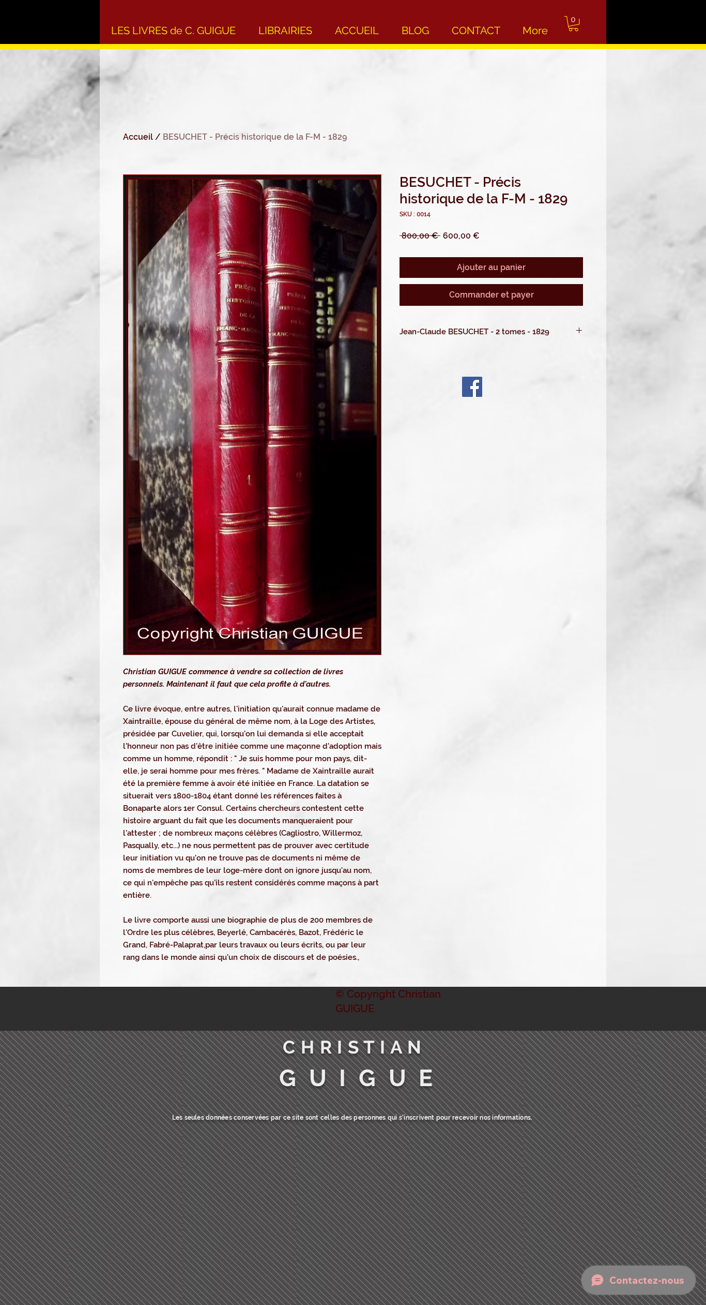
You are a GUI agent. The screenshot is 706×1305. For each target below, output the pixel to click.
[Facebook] (472, 387)
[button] (573, 23)
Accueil (138, 137)
